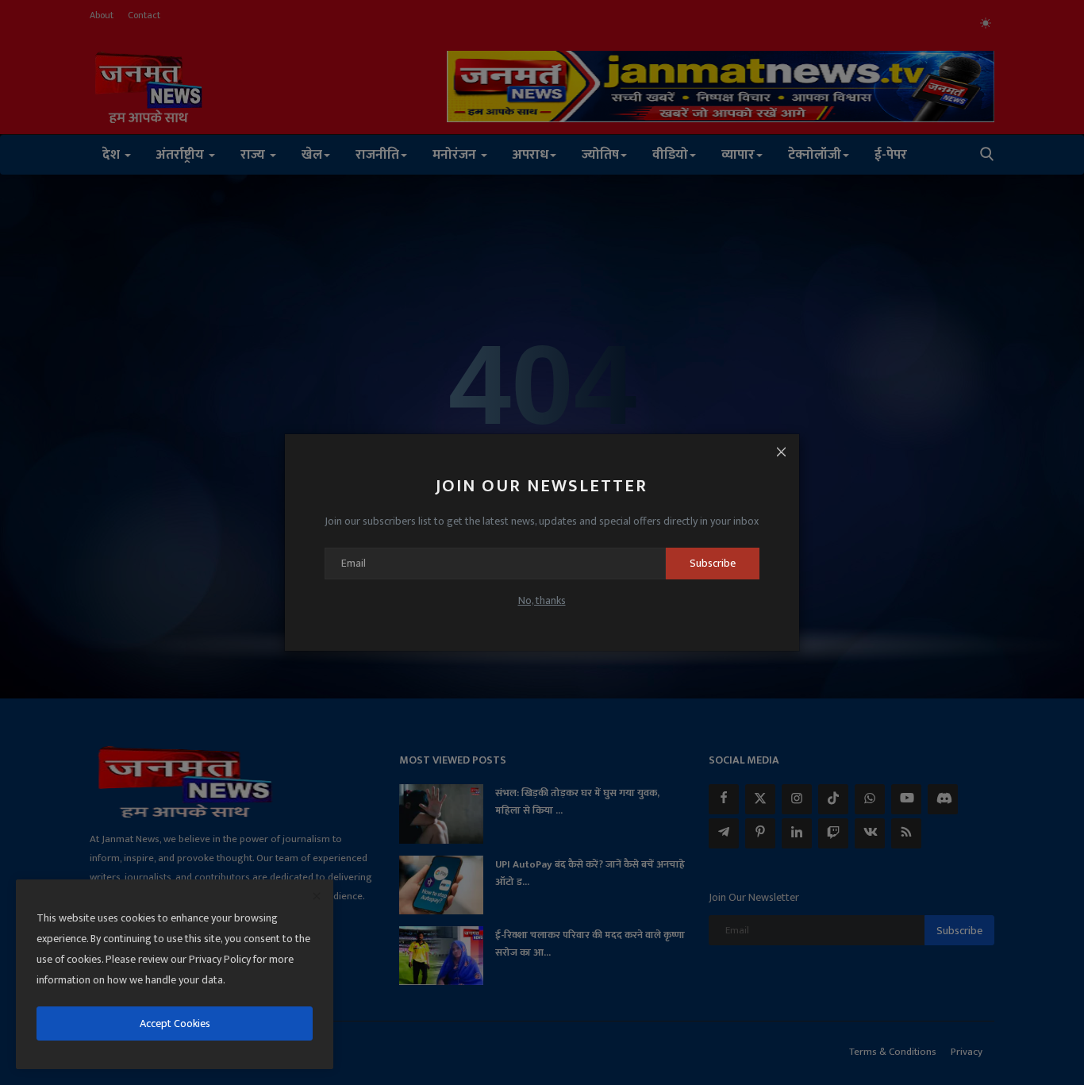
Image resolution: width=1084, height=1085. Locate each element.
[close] (317, 897)
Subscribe (713, 563)
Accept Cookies (175, 1023)
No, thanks (542, 600)
